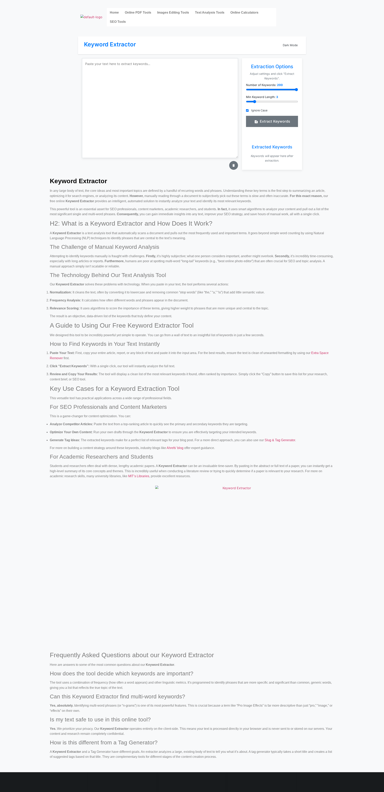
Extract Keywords (275, 121)
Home (114, 12)
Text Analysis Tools (209, 12)
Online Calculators (244, 12)
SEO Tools (118, 21)
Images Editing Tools (173, 12)
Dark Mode (290, 45)
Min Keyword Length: (262, 97)
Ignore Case (259, 110)
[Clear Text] (233, 165)
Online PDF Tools (138, 12)
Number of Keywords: (264, 85)
